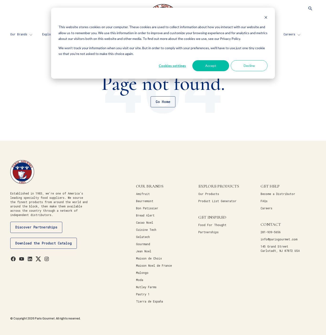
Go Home (163, 101)
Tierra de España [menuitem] (149, 301)
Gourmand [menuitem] (143, 244)
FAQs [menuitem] (264, 201)
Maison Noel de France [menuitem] (154, 265)
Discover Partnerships (36, 227)
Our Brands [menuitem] (18, 34)
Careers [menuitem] (289, 34)
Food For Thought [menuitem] (212, 225)
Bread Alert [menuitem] (145, 215)
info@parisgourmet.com (279, 239)
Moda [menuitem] (139, 280)
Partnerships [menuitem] (208, 232)
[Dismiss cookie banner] (266, 18)
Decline (249, 66)
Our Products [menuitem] (208, 194)
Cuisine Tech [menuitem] (146, 230)
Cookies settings (172, 66)
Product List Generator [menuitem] (217, 201)
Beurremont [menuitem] (144, 201)
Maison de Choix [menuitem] (149, 258)
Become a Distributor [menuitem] (278, 194)
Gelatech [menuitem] (143, 237)
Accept (210, 66)
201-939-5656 (271, 232)
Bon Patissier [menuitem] (147, 208)
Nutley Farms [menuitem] (146, 287)
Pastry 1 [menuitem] (143, 294)
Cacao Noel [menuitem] (144, 222)
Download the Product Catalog (43, 243)
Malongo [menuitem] (142, 273)
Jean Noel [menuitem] (143, 251)
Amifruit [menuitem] (143, 194)
